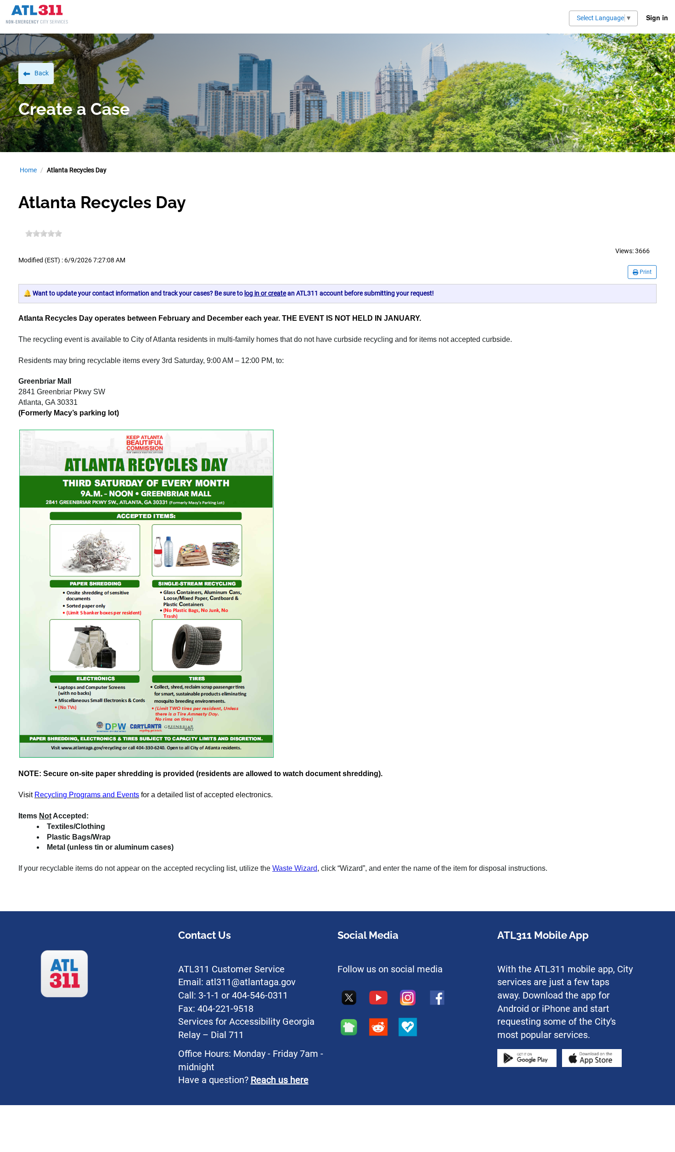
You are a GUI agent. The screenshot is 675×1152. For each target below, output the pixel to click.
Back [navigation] (41, 73)
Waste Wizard (294, 868)
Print (645, 272)
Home (28, 170)
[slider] (43, 233)
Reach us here (280, 1079)
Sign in (657, 17)
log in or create (265, 293)
